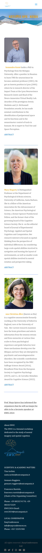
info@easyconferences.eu (15, 525)
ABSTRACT (9, 134)
